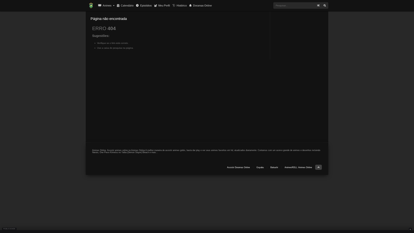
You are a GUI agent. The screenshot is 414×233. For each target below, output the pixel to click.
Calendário (127, 5)
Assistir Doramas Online (238, 167)
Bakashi (274, 167)
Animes (106, 5)
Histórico (181, 5)
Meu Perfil (164, 5)
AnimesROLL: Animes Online (298, 167)
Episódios (146, 5)
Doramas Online (202, 5)
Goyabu (260, 167)
